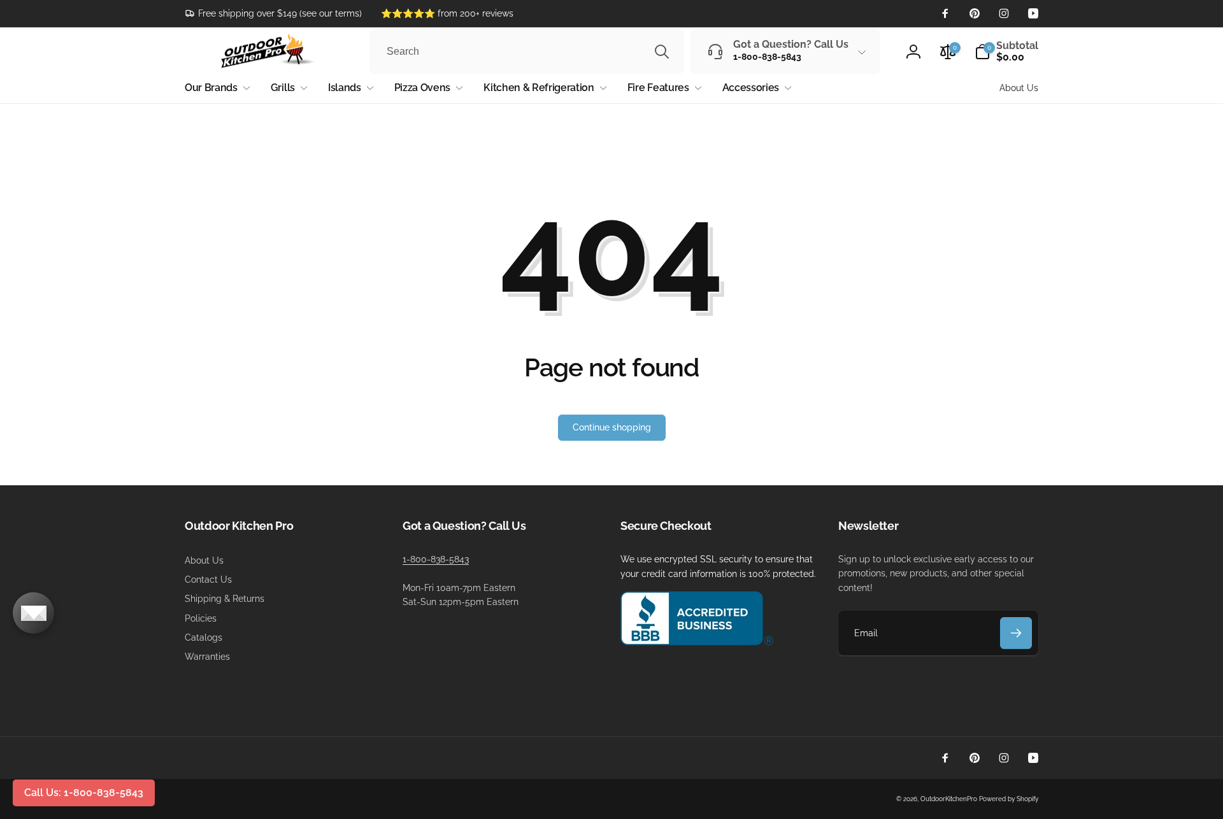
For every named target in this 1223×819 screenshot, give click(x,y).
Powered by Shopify (1008, 798)
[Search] (662, 51)
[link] (273, 13)
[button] (1006, 51)
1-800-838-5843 (436, 559)
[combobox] (526, 51)
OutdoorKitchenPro (948, 798)
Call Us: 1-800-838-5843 (83, 793)
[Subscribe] (1016, 633)
